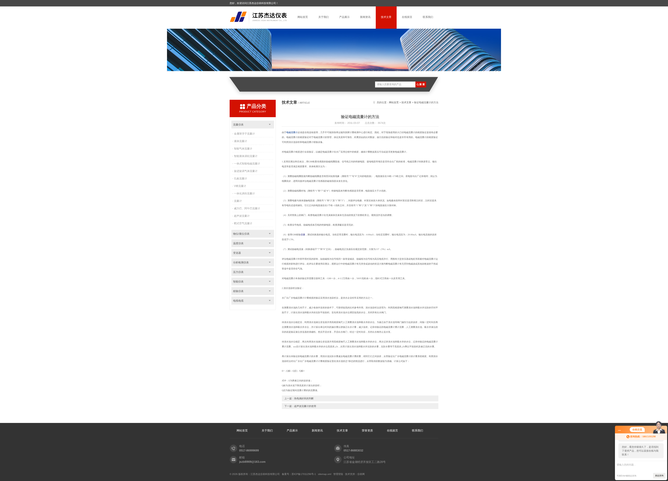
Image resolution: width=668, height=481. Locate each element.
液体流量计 (240, 141)
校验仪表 (238, 291)
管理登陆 (338, 474)
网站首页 (302, 16)
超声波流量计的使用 (305, 406)
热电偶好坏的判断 (304, 398)
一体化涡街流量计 (244, 193)
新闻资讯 (365, 16)
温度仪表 (238, 243)
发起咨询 (659, 475)
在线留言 (407, 16)
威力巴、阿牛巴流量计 (247, 208)
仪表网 (361, 474)
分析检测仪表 (241, 262)
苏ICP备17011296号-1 (304, 474)
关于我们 (323, 16)
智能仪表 (238, 281)
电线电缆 (238, 300)
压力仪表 (238, 271)
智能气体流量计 (243, 148)
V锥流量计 (240, 185)
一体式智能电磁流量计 (247, 163)
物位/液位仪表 (241, 233)
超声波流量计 (242, 215)
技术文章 (386, 16)
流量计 (238, 200)
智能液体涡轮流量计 (245, 156)
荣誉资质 (367, 430)
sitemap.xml (324, 474)
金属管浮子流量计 (244, 133)
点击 (269, 124)
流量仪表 (238, 124)
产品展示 (344, 16)
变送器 (237, 252)
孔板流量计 (240, 178)
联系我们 (428, 16)
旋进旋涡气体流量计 (245, 170)
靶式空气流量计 (243, 223)
